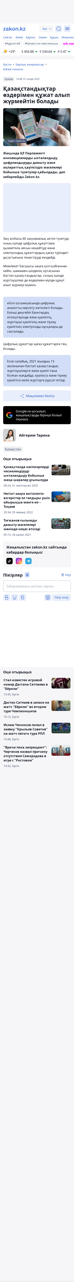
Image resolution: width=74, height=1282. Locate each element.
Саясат (7, 37)
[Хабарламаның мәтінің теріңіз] (37, 586)
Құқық (54, 37)
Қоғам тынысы (13, 69)
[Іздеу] (58, 28)
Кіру (68, 575)
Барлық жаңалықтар (30, 64)
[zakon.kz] (14, 29)
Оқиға (42, 37)
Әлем (19, 37)
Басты (7, 64)
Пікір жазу (61, 597)
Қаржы (30, 37)
